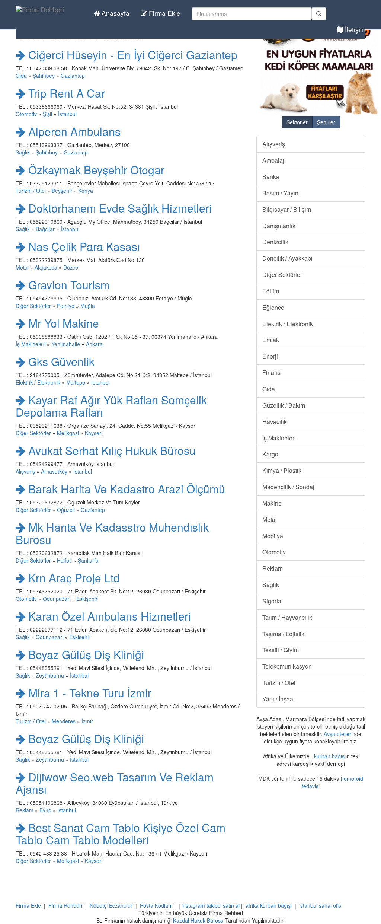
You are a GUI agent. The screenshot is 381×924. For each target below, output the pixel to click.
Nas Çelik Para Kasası (82, 246)
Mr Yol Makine (62, 323)
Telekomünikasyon (287, 666)
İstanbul (67, 114)
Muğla (87, 305)
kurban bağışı (330, 756)
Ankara (94, 344)
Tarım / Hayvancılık (287, 617)
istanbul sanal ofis (320, 905)
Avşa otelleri (338, 733)
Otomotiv (26, 114)
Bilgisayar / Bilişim (286, 209)
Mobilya (272, 536)
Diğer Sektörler (33, 305)
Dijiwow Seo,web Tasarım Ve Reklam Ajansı (115, 783)
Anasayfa (114, 12)
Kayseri (93, 433)
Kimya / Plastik (281, 470)
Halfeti (64, 560)
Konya (85, 190)
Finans (271, 372)
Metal (22, 267)
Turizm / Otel (31, 190)
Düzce (70, 267)
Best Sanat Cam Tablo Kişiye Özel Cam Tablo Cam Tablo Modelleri (120, 833)
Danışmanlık (278, 226)
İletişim (354, 29)
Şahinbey (44, 75)
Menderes (64, 721)
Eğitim (270, 291)
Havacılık (274, 421)
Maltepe (75, 382)
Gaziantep (73, 75)
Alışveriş (25, 471)
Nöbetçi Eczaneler (111, 905)
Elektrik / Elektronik (38, 382)
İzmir (87, 721)
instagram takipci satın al (211, 905)
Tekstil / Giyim (280, 650)
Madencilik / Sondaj (288, 486)
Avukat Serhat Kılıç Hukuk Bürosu (110, 450)
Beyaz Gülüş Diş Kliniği (84, 654)
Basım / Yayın (280, 193)
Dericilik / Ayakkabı (287, 258)
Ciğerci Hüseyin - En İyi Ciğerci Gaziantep (131, 55)
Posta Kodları (155, 905)
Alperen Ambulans (73, 131)
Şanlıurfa (88, 560)
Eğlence (273, 307)
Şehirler (326, 122)
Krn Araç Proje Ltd (72, 578)
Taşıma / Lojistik (283, 634)
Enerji (270, 356)
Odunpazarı (56, 598)
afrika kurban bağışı (269, 905)
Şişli (47, 114)
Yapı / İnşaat (278, 699)
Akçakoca (46, 267)
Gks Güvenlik (60, 361)
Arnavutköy (54, 471)
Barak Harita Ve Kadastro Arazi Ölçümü (125, 489)
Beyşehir (62, 190)
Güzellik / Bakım (283, 405)
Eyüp (45, 810)
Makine (272, 503)
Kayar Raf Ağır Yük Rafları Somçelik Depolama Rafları (111, 406)
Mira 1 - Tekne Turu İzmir (88, 693)
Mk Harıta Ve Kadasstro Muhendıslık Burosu (112, 533)
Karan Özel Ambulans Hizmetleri (108, 616)
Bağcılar (45, 229)
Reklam (24, 810)
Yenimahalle (65, 344)
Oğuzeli (66, 509)
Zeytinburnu (50, 675)
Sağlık (23, 152)
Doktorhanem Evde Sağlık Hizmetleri (118, 208)
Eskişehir (86, 598)
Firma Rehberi (65, 905)
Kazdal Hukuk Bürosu (198, 920)
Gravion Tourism (67, 285)
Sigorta (271, 601)
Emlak (270, 339)
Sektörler (297, 122)
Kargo (270, 454)
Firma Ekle (163, 12)
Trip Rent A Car (65, 93)
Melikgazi (68, 433)
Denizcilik (275, 242)
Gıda (21, 75)
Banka (270, 176)
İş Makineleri (30, 344)
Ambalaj (273, 160)
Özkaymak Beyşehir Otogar (94, 170)
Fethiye (65, 305)
